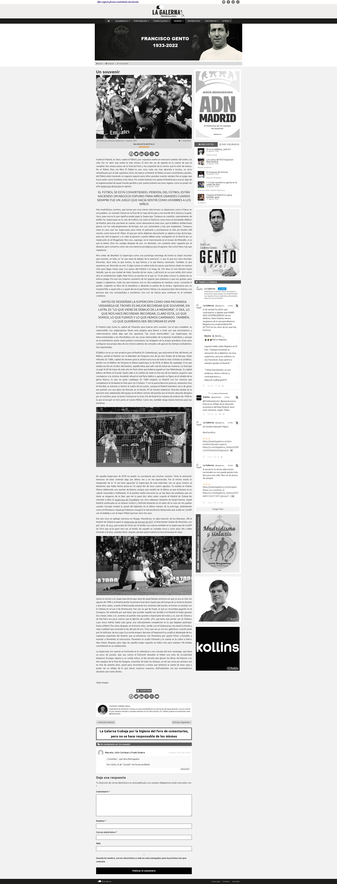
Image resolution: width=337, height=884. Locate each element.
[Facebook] (131, 154)
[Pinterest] (146, 154)
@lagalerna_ (220, 306)
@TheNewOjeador (211, 401)
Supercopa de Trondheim (127, 500)
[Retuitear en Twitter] (209, 393)
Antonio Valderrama (116, 141)
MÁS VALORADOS (230, 144)
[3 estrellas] (144, 147)
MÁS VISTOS (207, 144)
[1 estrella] (140, 147)
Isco (111, 525)
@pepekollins (216, 397)
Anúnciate (236, 881)
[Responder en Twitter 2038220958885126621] (204, 386)
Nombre (101, 821)
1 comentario (186, 141)
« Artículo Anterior (106, 722)
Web (98, 843)
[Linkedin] (141, 154)
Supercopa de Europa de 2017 (138, 522)
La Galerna (202, 203)
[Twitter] (136, 154)
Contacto (226, 881)
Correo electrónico (106, 832)
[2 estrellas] (142, 147)
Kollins (206, 397)
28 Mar (230, 465)
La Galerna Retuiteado (219, 393)
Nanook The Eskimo (213, 178)
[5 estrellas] (148, 147)
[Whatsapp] (151, 154)
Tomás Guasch (211, 155)
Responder (185, 769)
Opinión (111, 63)
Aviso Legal (216, 881)
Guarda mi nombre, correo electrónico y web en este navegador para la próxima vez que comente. (141, 860)
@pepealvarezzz (228, 401)
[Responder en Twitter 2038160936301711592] (204, 414)
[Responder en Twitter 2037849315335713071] (204, 503)
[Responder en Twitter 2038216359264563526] (204, 457)
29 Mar (230, 306)
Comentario (103, 791)
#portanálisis (209, 432)
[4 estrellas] (146, 147)
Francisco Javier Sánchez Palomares (211, 190)
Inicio (100, 63)
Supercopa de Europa (111, 186)
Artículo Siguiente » (181, 722)
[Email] (157, 154)
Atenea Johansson (205, 167)
